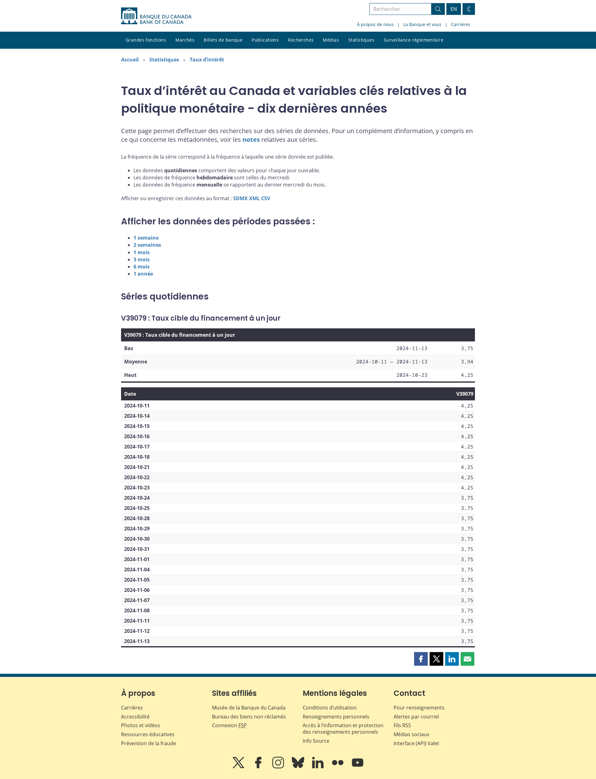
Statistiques (361, 40)
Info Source (316, 740)
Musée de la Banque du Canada (249, 707)
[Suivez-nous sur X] (239, 766)
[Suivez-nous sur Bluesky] (299, 766)
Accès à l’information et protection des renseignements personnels (343, 728)
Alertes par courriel (416, 716)
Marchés (184, 40)
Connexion (229, 725)
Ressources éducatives (147, 734)
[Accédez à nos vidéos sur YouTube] (357, 766)
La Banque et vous (422, 24)
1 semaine (146, 237)
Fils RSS (402, 725)
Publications (265, 40)
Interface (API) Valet (416, 743)
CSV (265, 198)
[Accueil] (156, 15)
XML (254, 198)
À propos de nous (375, 24)
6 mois (141, 266)
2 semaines (147, 244)
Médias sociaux (411, 734)
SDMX (240, 198)
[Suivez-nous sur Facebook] (259, 766)
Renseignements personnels (336, 716)
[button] (421, 659)
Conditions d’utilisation (330, 707)
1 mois (141, 252)
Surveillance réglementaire (413, 40)
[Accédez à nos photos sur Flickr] (338, 766)
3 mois (141, 259)
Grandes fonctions (146, 40)
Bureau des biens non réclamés (249, 716)
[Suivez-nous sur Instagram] (279, 766)
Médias (331, 40)
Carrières (460, 24)
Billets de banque (223, 40)
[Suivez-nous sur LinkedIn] (318, 766)
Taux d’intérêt (207, 59)
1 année (143, 273)
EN (453, 9)
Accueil (130, 59)
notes (251, 139)
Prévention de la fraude (148, 743)
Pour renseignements (419, 707)
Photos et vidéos (140, 725)
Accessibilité (135, 716)
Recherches (301, 40)
